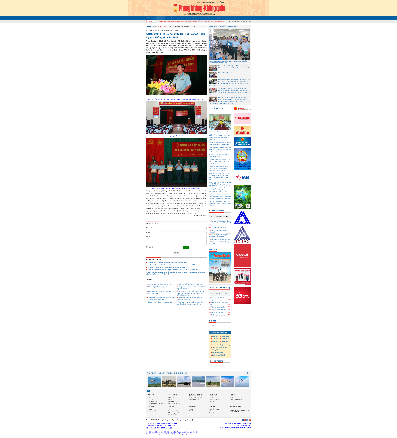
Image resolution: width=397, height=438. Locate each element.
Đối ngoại (195, 18)
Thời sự (152, 18)
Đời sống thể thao (194, 411)
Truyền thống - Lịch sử (195, 397)
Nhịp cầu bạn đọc (214, 409)
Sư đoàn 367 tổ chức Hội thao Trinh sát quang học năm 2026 (167, 262)
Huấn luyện (161, 26)
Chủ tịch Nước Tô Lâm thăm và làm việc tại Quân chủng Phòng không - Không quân (220, 161)
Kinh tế (189, 18)
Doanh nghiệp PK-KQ (236, 399)
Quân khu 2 (225, 336)
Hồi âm (211, 411)
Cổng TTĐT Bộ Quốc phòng (221, 345)
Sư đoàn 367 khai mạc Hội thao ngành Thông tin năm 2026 (166, 267)
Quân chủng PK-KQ (172, 18)
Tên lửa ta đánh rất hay (218, 307)
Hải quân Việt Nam (218, 352)
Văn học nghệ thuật (173, 413)
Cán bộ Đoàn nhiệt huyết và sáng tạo (159, 284)
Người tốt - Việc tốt (177, 26)
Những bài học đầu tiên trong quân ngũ (160, 302)
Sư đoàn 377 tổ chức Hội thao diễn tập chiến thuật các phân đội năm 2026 (171, 265)
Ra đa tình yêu (172, 415)
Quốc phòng (160, 18)
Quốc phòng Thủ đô (218, 355)
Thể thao (209, 18)
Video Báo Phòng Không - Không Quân (223, 26)
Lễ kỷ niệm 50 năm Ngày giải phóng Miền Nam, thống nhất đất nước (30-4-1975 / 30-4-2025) (220, 149)
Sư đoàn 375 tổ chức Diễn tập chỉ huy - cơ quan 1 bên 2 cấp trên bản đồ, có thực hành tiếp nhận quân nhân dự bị (190, 293)
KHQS (168, 26)
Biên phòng (215, 350)
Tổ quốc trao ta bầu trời (218, 309)
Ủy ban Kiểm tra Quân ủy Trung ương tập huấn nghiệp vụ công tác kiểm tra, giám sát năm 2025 (218, 21)
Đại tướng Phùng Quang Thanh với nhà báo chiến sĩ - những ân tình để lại (220, 223)
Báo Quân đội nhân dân (219, 347)
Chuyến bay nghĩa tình (225, 73)
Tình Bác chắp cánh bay (218, 315)
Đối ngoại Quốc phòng (154, 411)
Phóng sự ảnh (224, 18)
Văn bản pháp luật (214, 399)
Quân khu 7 (225, 341)
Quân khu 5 (215, 341)
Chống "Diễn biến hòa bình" (156, 403)
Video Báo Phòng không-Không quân (239, 411)
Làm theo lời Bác (152, 401)
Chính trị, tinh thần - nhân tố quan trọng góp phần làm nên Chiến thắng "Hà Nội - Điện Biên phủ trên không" (220, 196)
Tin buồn (211, 413)
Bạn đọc (216, 18)
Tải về (229, 299)
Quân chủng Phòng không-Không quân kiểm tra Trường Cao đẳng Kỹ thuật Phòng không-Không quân (229, 62)
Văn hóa (202, 18)
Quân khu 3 (215, 338)
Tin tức (150, 397)
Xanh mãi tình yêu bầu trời (219, 227)
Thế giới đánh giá (194, 399)
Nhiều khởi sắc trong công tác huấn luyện (190, 284)
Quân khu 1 (215, 336)
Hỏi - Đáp (212, 401)
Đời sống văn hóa (173, 411)
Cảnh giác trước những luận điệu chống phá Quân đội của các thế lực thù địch (220, 203)
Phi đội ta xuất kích (217, 312)
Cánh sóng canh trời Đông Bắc (157, 287)
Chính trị (150, 399)
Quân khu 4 (225, 338)
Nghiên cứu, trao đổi (190, 26)
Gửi (177, 252)
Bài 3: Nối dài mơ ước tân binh (220, 239)
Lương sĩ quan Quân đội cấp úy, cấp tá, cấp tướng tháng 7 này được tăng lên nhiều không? (219, 168)
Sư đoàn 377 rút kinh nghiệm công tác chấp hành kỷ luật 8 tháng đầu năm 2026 (173, 269)
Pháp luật (182, 18)
